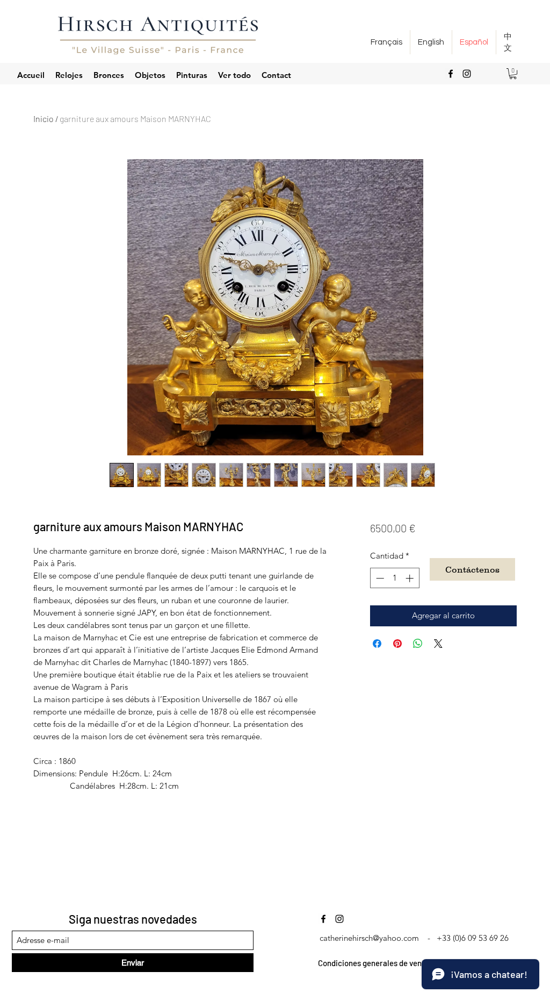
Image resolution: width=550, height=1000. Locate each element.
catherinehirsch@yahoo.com (369, 938)
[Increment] (410, 578)
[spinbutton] (394, 578)
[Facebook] (450, 73)
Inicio (43, 118)
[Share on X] (438, 643)
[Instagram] (466, 73)
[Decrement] (379, 578)
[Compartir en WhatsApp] (417, 643)
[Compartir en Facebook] (377, 643)
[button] (512, 73)
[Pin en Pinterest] (397, 643)
